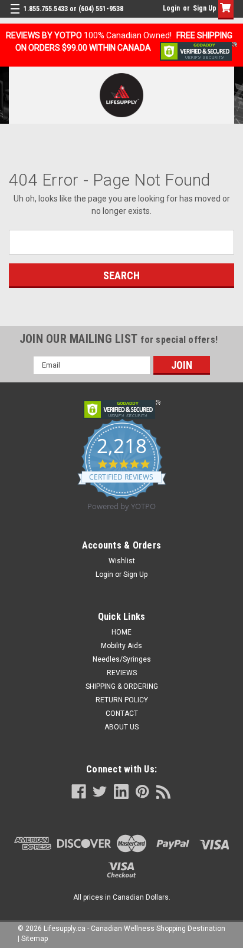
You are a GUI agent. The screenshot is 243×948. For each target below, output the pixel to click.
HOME (121, 632)
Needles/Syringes (122, 659)
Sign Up (204, 8)
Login (171, 8)
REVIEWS (122, 673)
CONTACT (122, 713)
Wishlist (122, 561)
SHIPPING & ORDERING (122, 686)
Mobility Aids (121, 646)
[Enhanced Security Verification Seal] (198, 50)
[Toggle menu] (16, 16)
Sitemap (34, 938)
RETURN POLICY (122, 700)
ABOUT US (121, 727)
